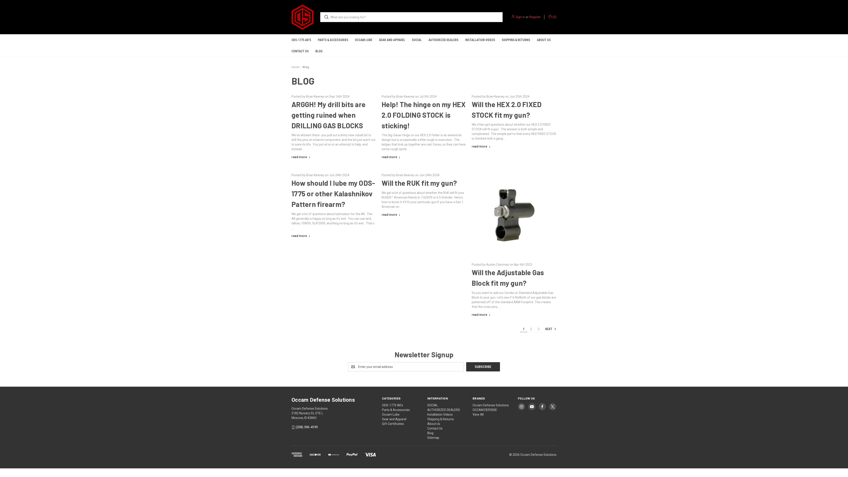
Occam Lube (363, 40)
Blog (318, 51)
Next (549, 329)
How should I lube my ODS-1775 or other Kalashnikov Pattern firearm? (333, 193)
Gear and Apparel (392, 40)
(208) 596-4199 (307, 427)
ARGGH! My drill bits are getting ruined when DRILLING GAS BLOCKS (328, 115)
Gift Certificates (393, 424)
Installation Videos (480, 40)
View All (478, 414)
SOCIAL (417, 40)
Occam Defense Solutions (491, 405)
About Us (544, 40)
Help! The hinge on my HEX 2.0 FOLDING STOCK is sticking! (424, 115)
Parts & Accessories (333, 40)
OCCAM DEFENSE (485, 410)
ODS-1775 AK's (301, 40)
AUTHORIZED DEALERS (443, 40)
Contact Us (300, 51)
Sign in (520, 17)
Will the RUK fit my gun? (419, 183)
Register (535, 17)
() (554, 17)
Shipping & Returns (516, 40)
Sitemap (433, 437)
